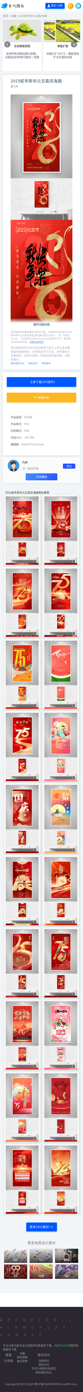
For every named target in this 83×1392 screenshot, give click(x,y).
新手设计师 (63, 1345)
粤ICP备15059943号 (46, 1384)
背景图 (41, 1276)
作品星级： (17, 417)
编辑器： (16, 444)
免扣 (16, 1260)
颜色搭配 (22, 1357)
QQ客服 (8, 1360)
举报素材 (46, 363)
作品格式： (17, 424)
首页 (5, 15)
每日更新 (22, 1361)
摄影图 (66, 1260)
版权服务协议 (18, 363)
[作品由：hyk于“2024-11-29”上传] (13, 465)
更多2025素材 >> (41, 1227)
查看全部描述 (37, 342)
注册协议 (43, 1360)
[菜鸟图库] (13, 5)
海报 (13, 15)
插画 (67, 1276)
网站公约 (43, 1364)
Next (74, 44)
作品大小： (17, 437)
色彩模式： (17, 430)
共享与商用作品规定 (44, 1368)
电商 (16, 1276)
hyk (16, 86)
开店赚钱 (41, 476)
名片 (41, 1260)
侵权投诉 (33, 363)
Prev (7, 44)
